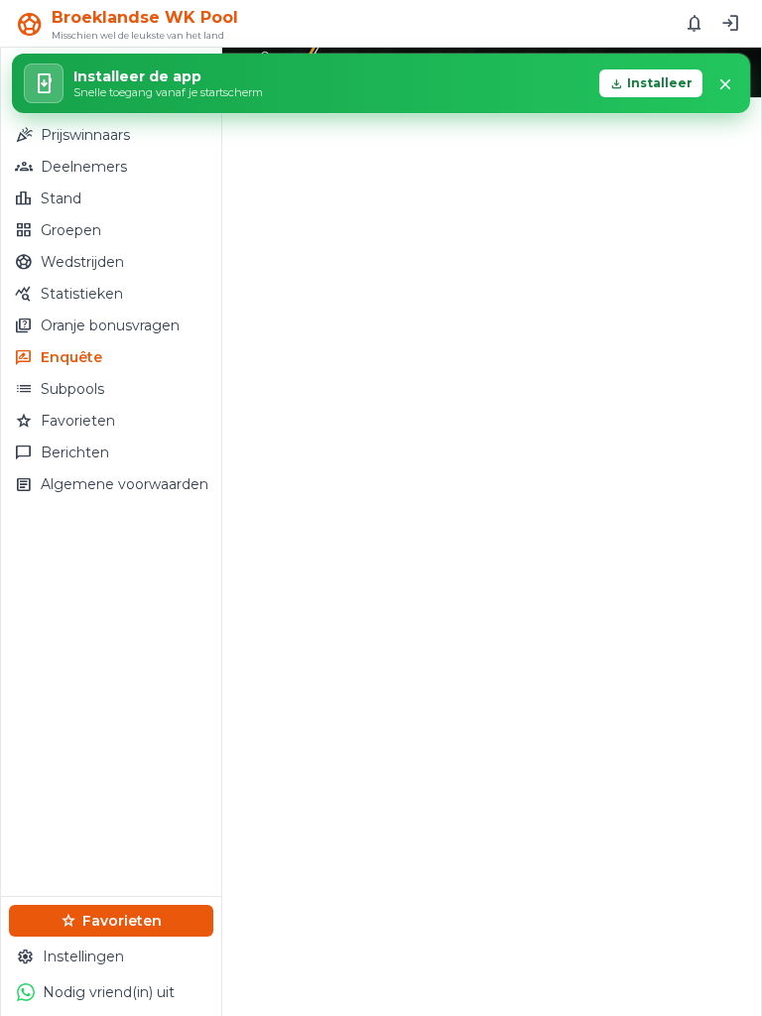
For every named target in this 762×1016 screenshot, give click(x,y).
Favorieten (111, 921)
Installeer (651, 83)
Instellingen (70, 956)
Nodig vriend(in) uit (109, 992)
